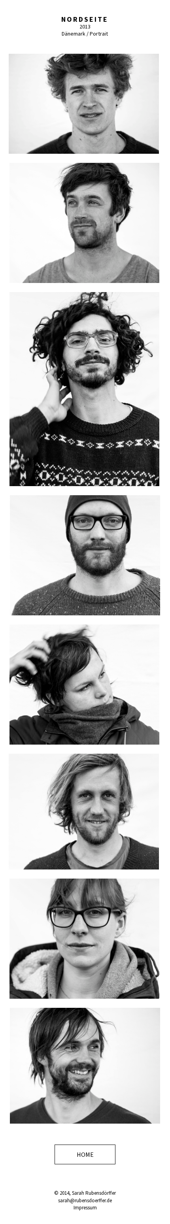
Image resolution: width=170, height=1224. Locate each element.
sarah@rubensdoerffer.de (85, 1200)
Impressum (85, 1207)
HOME (85, 1154)
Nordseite (84, 19)
